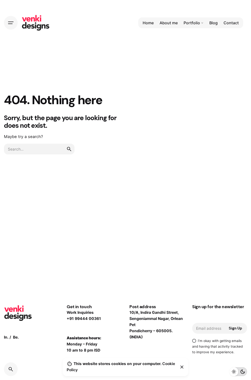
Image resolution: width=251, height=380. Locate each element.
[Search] (11, 369)
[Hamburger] (11, 23)
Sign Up (235, 328)
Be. (16, 337)
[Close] (182, 367)
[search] (69, 149)
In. (6, 337)
